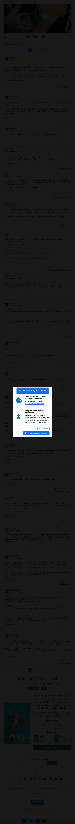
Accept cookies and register (37, 433)
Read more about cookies (34, 404)
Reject (37, 429)
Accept (45, 429)
